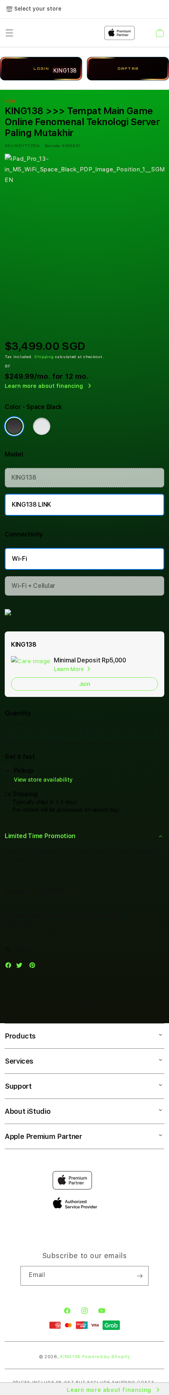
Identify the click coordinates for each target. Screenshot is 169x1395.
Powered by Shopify (106, 1356)
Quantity (18, 713)
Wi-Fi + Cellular (33, 585)
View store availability (43, 780)
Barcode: (53, 145)
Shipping (44, 356)
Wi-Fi (19, 558)
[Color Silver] (41, 426)
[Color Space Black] (14, 426)
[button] (84, 836)
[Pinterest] (34, 967)
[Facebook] (10, 967)
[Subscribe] (139, 1276)
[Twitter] (21, 967)
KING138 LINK (31, 504)
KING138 (24, 477)
